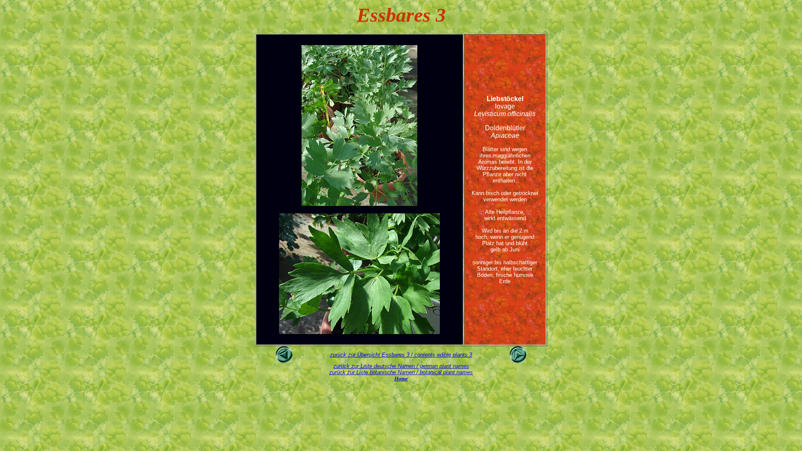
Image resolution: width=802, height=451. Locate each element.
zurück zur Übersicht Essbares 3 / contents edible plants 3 (401, 355)
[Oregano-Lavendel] (284, 360)
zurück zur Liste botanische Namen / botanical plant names (401, 372)
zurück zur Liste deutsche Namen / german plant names (401, 366)
